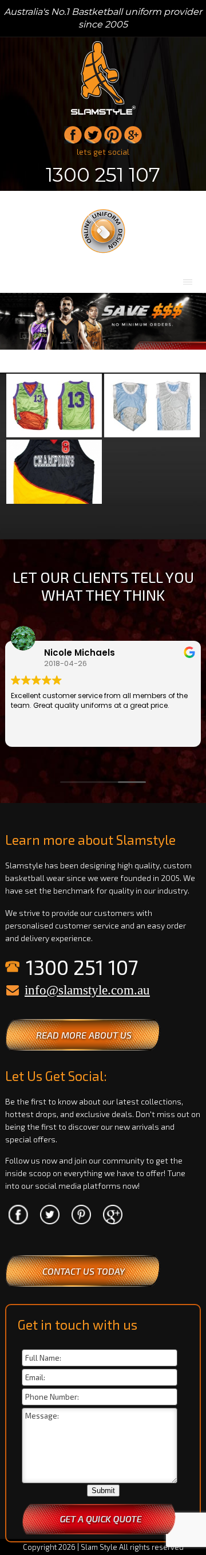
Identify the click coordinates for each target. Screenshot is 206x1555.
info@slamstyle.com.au (87, 990)
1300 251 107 (103, 175)
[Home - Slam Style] (103, 115)
